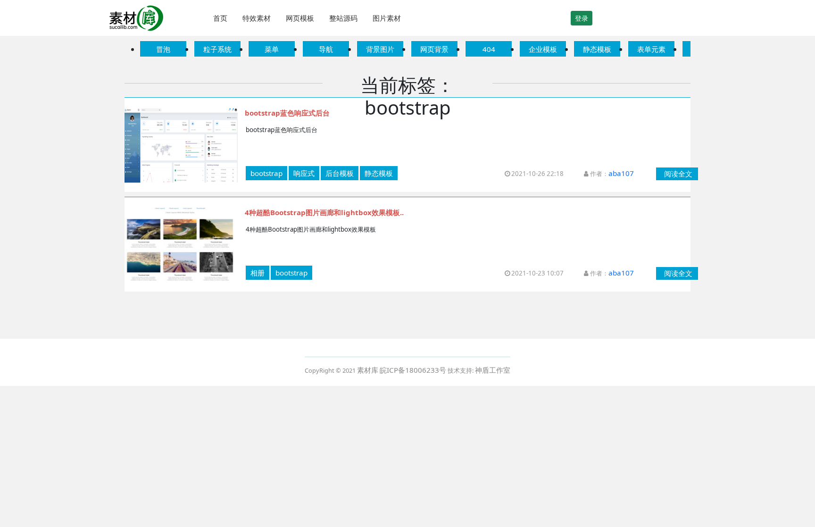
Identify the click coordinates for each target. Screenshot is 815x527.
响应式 (304, 173)
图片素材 (387, 18)
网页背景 (434, 49)
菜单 (272, 49)
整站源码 (343, 18)
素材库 (367, 370)
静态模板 (597, 49)
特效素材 (256, 18)
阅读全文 (678, 173)
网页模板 (300, 18)
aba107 (621, 173)
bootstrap (266, 173)
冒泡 (163, 49)
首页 (220, 18)
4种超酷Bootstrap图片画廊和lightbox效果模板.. (324, 212)
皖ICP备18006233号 (413, 370)
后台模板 (339, 173)
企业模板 (543, 49)
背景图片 (380, 49)
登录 (581, 18)
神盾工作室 (492, 370)
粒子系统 (217, 49)
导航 (326, 49)
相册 (257, 272)
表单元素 (651, 49)
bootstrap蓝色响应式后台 (287, 112)
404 (488, 49)
